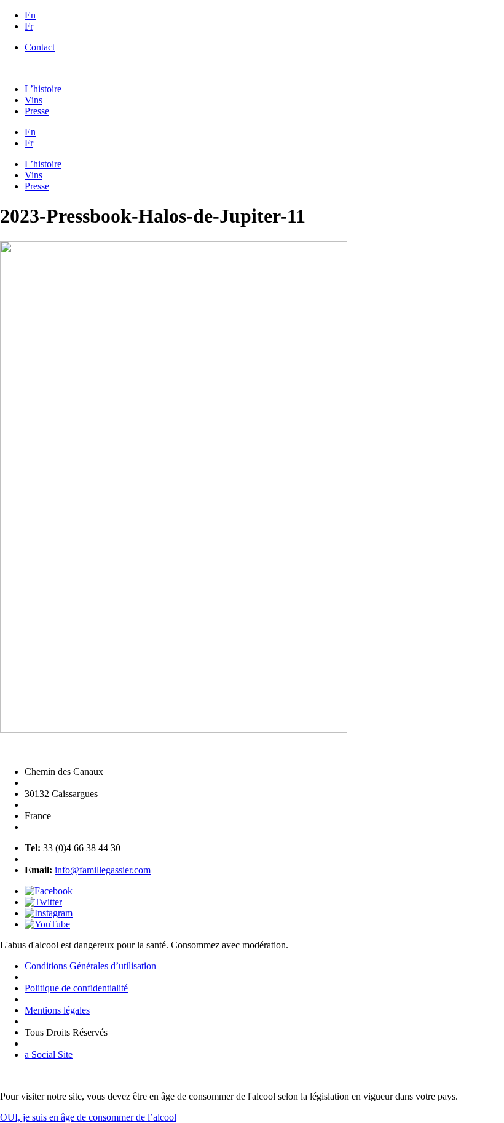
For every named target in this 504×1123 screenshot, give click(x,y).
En (30, 15)
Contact (40, 47)
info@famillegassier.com (103, 870)
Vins (33, 100)
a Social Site (49, 1054)
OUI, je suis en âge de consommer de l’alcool (88, 1117)
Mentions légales (57, 1010)
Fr (29, 26)
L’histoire (43, 89)
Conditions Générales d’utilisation (90, 966)
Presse (37, 111)
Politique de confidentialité (76, 988)
